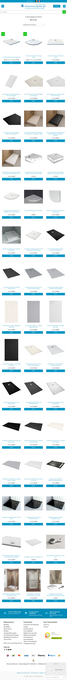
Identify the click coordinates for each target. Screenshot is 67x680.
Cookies (41, 673)
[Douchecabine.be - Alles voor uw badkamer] (33, 6)
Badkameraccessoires (30, 633)
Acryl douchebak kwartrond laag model (33, 56)
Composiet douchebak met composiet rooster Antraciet (33, 441)
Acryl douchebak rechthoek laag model (55, 56)
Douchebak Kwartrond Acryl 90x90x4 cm (33, 211)
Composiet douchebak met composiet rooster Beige (55, 441)
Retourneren (8, 629)
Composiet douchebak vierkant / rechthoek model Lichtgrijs (55, 288)
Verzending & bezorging (11, 635)
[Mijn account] (2, 6)
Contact (45, 627)
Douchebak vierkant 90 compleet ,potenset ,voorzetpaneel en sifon (55, 173)
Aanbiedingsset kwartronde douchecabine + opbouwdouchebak (55, 594)
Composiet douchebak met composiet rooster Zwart (11, 441)
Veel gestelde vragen (10, 633)
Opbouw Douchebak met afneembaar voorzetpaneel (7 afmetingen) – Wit (11, 173)
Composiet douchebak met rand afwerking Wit (55, 403)
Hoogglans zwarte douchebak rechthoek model (55, 518)
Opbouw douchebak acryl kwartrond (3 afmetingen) (55, 211)
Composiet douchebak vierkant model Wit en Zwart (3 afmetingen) (33, 249)
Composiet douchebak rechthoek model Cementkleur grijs (33, 288)
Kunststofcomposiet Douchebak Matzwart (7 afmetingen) (11, 133)
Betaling (6, 625)
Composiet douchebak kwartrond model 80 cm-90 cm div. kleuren (11, 211)
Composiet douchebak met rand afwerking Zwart (11, 403)
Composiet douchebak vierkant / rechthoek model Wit (55, 364)
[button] (56, 6)
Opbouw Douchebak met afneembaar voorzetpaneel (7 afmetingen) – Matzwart (55, 134)
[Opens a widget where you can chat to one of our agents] (55, 670)
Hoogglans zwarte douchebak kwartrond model (33, 518)
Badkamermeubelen (30, 635)
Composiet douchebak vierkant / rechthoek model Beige (33, 364)
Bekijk (11, 62)
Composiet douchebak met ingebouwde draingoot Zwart (55, 479)
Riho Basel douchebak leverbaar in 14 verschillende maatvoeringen (11, 556)
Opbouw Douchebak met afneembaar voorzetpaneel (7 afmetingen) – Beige (33, 133)
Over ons (46, 625)
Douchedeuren (28, 637)
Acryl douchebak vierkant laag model (11, 57)
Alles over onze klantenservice (13, 643)
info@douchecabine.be (45, 664)
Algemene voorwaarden (23, 673)
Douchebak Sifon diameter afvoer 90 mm (55, 556)
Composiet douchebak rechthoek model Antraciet (11, 288)
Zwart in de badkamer (30, 641)
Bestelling (7, 627)
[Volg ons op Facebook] (4, 649)
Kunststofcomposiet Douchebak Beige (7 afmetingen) (33, 95)
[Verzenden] (64, 11)
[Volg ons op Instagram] (6, 649)
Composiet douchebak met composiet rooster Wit (33, 479)
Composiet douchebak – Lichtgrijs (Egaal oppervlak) (33, 326)
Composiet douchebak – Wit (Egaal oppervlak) (55, 326)
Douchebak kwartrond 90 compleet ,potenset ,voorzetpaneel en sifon (33, 173)
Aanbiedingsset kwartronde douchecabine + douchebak (33, 594)
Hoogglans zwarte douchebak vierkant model (11, 518)
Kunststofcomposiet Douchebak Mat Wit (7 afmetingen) (55, 95)
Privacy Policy (34, 673)
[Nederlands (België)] (36, 1)
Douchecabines (28, 629)
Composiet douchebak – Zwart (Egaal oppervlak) (11, 364)
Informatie (29, 1)
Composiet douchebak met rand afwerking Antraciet (33, 403)
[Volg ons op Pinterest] (8, 649)
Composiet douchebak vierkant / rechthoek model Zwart (55, 249)
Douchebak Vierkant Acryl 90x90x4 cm (33, 557)
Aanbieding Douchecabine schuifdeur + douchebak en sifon (11, 594)
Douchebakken (28, 631)
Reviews (6, 631)
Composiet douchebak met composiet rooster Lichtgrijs (11, 479)
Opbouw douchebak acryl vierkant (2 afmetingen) (11, 249)
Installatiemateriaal (29, 643)
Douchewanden (28, 639)
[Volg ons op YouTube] (10, 649)
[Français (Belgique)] (39, 1)
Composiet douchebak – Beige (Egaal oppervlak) (11, 326)
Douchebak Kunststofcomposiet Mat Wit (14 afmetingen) (11, 95)
